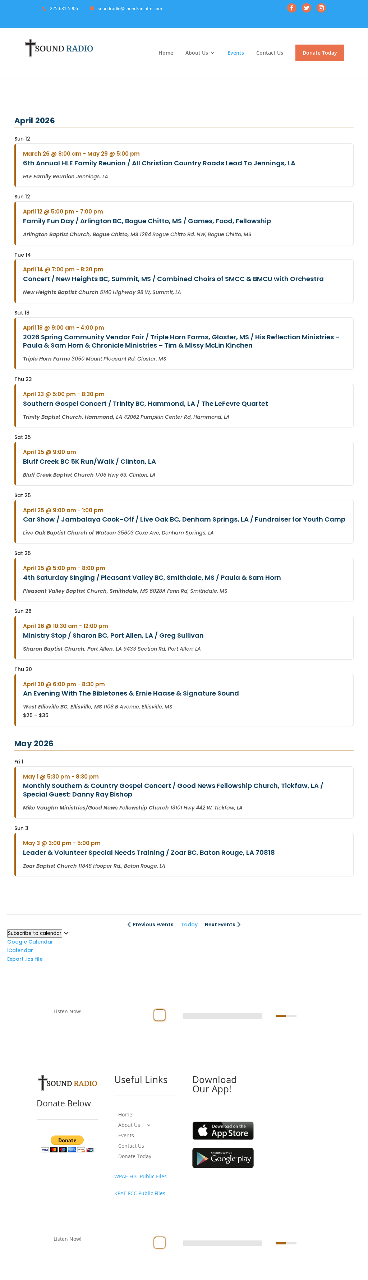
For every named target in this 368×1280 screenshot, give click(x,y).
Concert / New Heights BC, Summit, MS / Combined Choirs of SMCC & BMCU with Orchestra (173, 278)
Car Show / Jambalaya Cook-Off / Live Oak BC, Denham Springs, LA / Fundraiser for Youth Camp (184, 519)
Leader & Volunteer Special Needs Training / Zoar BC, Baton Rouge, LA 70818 (149, 852)
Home (165, 53)
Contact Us (269, 53)
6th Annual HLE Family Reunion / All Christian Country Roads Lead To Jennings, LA (159, 163)
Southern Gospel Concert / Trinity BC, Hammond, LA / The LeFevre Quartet (145, 403)
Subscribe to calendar (34, 933)
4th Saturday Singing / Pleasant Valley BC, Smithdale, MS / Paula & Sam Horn (152, 577)
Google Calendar (30, 941)
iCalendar (20, 950)
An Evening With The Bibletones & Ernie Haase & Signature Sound (131, 693)
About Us (196, 53)
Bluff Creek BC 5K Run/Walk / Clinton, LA (89, 461)
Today (189, 924)
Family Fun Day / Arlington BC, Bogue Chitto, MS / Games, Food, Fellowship (147, 220)
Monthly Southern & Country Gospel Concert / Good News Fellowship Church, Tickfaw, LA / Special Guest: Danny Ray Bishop (173, 790)
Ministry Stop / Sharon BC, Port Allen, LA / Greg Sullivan (113, 635)
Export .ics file (25, 959)
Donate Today (320, 52)
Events (235, 53)
